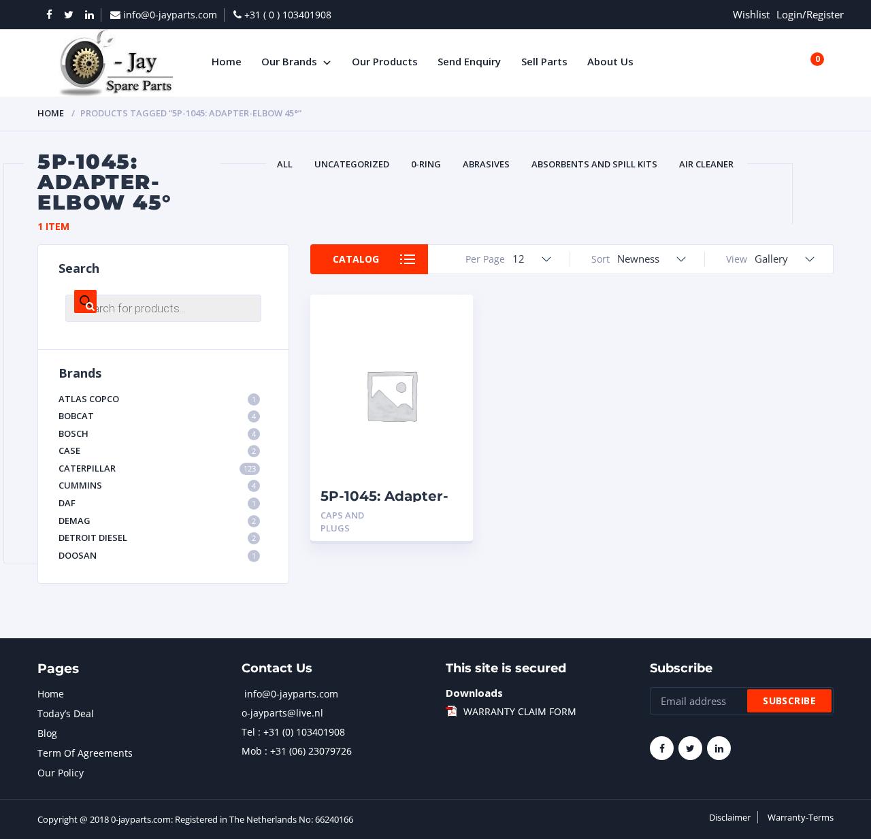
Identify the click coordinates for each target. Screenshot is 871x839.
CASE (157, 450)
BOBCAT (157, 416)
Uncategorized (351, 164)
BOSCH (157, 433)
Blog (47, 733)
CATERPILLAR (157, 468)
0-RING (426, 164)
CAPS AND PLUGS (342, 521)
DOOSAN (157, 555)
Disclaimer (730, 817)
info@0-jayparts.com (291, 693)
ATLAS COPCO (157, 399)
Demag (157, 520)
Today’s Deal (65, 713)
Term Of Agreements (85, 752)
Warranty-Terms (801, 817)
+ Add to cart (425, 515)
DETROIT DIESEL (157, 537)
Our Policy (60, 772)
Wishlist (751, 14)
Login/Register (810, 14)
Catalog (356, 258)
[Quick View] (447, 317)
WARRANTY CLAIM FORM (519, 711)
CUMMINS (157, 485)
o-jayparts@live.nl (282, 712)
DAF (157, 503)
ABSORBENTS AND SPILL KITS (594, 164)
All (285, 164)
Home (50, 113)
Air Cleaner (706, 164)
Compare (447, 340)
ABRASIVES (486, 164)
